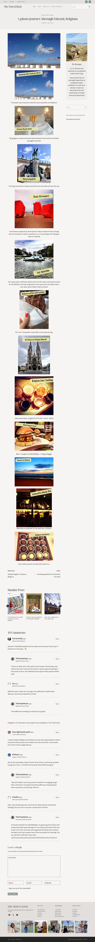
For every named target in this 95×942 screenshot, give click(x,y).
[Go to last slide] (7, 606)
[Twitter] (13, 915)
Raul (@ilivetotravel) (21, 732)
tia (13, 683)
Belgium (43, 15)
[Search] (85, 107)
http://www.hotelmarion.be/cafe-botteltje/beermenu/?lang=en (34, 837)
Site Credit (84, 939)
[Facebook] (86, 2)
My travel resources (56, 6)
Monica (44, 22)
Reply (57, 639)
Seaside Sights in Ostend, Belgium (17, 574)
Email (29, 883)
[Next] (60, 606)
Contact (12, 1)
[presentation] (16, 603)
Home (34, 6)
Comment (13, 858)
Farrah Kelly (17, 638)
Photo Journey (50, 15)
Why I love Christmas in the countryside (51, 618)
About (5, 1)
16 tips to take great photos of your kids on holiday (34, 618)
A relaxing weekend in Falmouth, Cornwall (48, 574)
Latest (39, 6)
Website (48, 883)
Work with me (21, 1)
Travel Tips (46, 6)
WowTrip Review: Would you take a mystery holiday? (15, 618)
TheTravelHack (22, 658)
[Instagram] (90, 2)
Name (11, 883)
